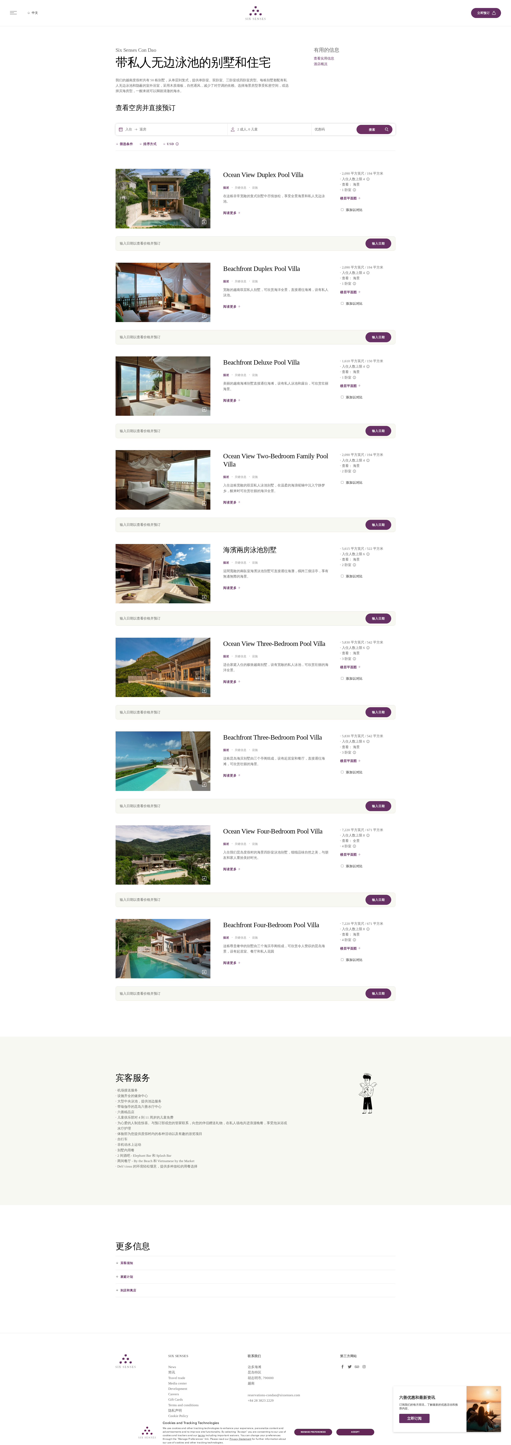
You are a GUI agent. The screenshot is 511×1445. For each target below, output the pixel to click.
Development (177, 1389)
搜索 (372, 129)
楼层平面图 (348, 198)
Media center (177, 1383)
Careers (173, 1394)
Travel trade (176, 1378)
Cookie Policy (178, 1416)
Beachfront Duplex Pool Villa (261, 268)
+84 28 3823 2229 (261, 1400)
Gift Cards (175, 1399)
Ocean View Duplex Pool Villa (263, 174)
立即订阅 (414, 1418)
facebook (342, 1366)
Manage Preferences (313, 1432)
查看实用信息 (324, 58)
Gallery (204, 222)
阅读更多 (230, 213)
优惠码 (320, 129)
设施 (255, 187)
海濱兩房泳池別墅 (249, 550)
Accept (355, 1432)
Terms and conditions (183, 1405)
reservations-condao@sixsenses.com (274, 1395)
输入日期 (378, 243)
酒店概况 (320, 64)
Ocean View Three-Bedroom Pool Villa (274, 643)
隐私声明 (175, 1410)
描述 (226, 187)
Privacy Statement (240, 1438)
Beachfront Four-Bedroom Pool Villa (271, 925)
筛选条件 (126, 144)
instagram (364, 1366)
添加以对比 (354, 210)
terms (201, 1435)
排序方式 (150, 144)
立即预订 (483, 13)
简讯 (171, 1372)
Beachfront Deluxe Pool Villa (261, 362)
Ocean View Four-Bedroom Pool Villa (272, 831)
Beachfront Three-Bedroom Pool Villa (272, 737)
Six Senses (126, 1361)
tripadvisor (357, 1366)
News (172, 1367)
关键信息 (241, 187)
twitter (349, 1366)
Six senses (255, 13)
